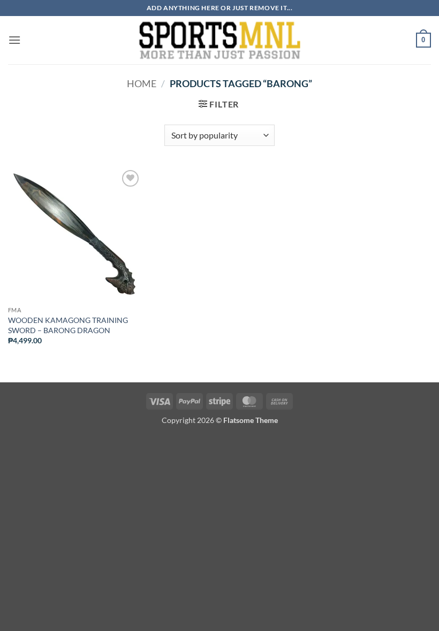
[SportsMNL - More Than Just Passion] (219, 40)
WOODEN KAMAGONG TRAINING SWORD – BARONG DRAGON (68, 325)
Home (141, 83)
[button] (14, 40)
